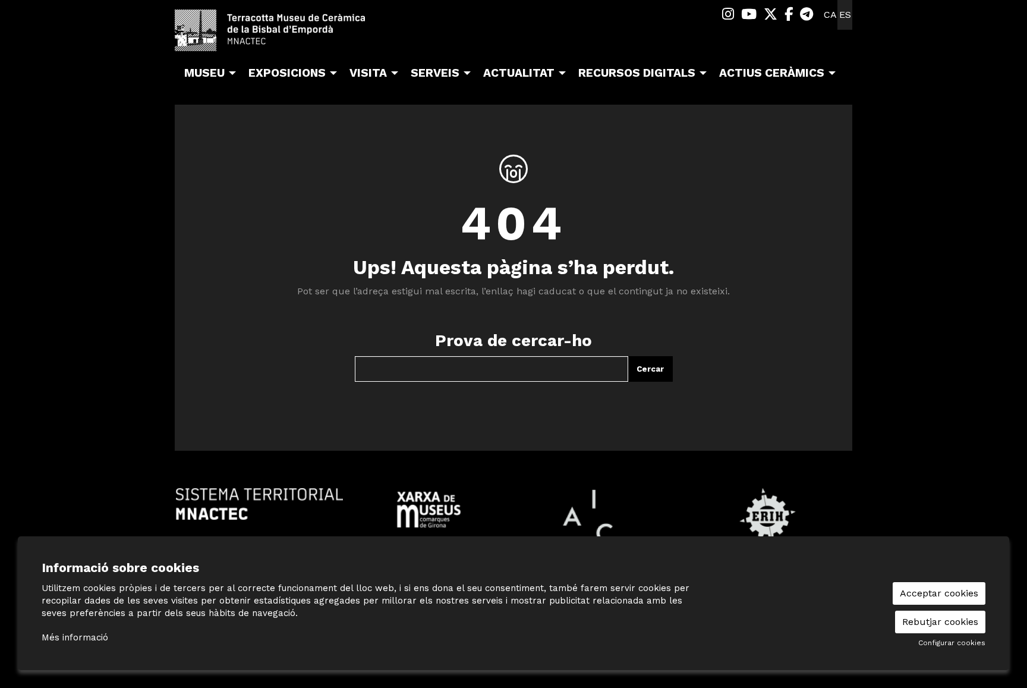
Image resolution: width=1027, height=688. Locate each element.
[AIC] (598, 515)
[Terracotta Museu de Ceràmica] (282, 35)
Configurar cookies (951, 642)
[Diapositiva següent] (840, 516)
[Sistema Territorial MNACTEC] (259, 503)
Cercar (650, 369)
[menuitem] (728, 15)
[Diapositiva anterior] (186, 516)
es (845, 14)
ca (830, 14)
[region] (513, 516)
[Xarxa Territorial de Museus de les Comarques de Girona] (428, 508)
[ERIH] (767, 515)
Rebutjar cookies (940, 621)
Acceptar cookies (939, 593)
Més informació (75, 637)
